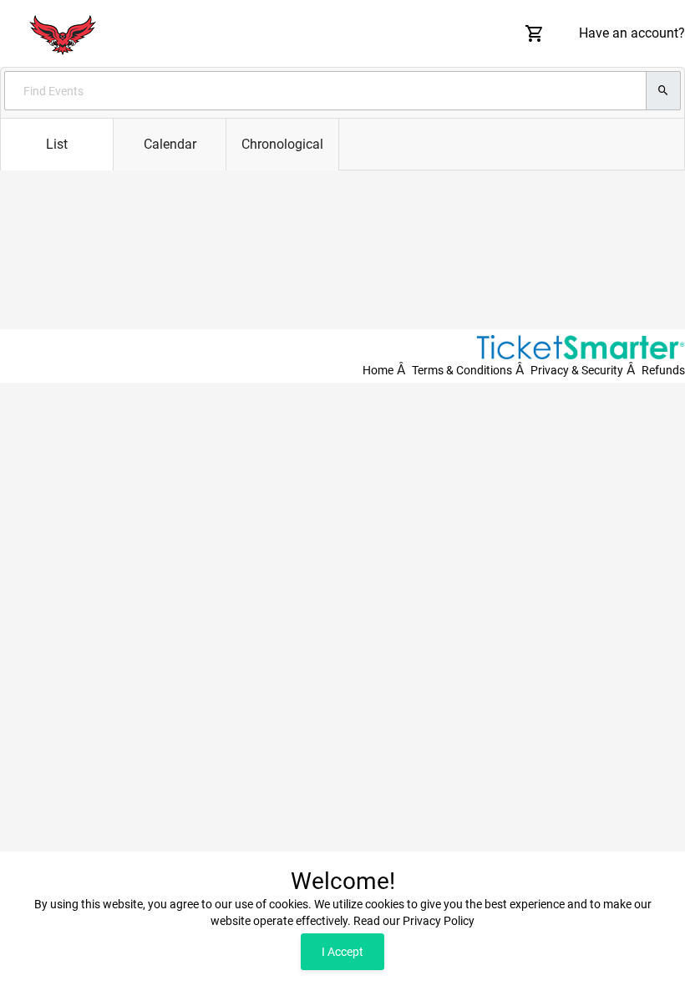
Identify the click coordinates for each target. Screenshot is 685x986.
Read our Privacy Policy (413, 921)
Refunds (663, 370)
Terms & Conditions (462, 370)
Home (378, 370)
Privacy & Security (576, 370)
